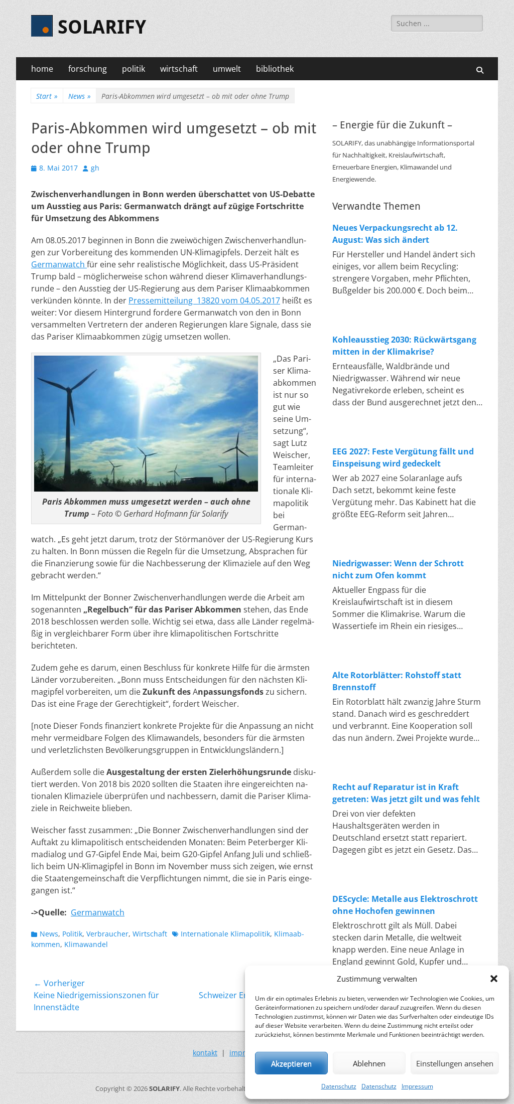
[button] (494, 979)
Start (47, 96)
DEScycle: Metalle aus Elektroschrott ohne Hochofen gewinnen (405, 904)
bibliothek (275, 68)
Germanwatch (59, 264)
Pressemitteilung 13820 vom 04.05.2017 (204, 300)
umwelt (227, 68)
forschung (87, 68)
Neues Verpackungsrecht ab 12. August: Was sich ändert (395, 233)
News (79, 96)
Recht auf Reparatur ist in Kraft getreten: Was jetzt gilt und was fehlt (406, 793)
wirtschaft (179, 68)
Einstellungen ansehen (454, 1063)
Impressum (417, 1086)
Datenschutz (338, 1086)
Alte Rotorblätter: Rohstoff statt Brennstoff (396, 681)
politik (133, 68)
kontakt (205, 1052)
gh (95, 168)
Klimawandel (86, 944)
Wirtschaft (150, 933)
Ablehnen (369, 1063)
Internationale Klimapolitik (225, 933)
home (42, 68)
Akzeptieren (291, 1063)
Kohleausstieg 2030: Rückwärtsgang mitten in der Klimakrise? (404, 345)
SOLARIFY (102, 27)
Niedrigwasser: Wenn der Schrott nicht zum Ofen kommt (398, 569)
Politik (72, 933)
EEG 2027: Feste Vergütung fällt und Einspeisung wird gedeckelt (403, 457)
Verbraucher (107, 933)
